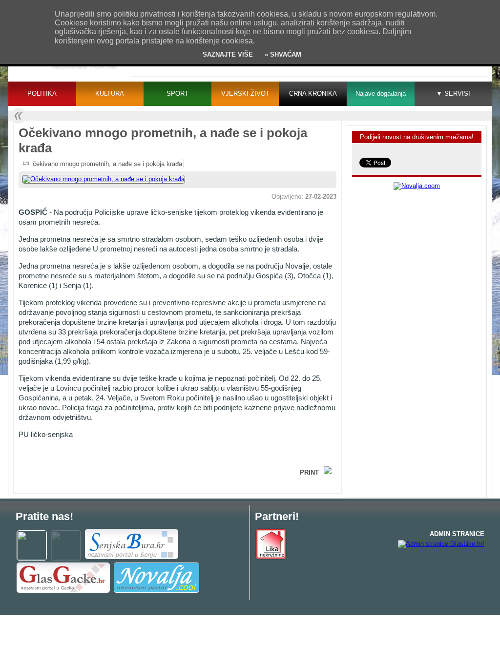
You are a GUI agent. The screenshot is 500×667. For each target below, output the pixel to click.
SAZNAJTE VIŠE (228, 54)
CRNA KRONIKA (313, 93)
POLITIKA (42, 93)
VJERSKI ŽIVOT (245, 93)
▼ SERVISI (453, 93)
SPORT (177, 93)
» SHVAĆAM (282, 54)
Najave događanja (380, 93)
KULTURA (109, 93)
